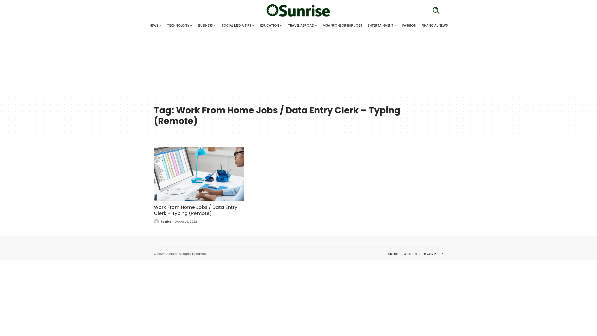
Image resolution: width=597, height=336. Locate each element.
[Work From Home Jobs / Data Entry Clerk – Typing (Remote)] (199, 174)
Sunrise (166, 221)
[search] (436, 10)
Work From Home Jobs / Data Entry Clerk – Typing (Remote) (195, 210)
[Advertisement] (140, 63)
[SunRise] (298, 11)
